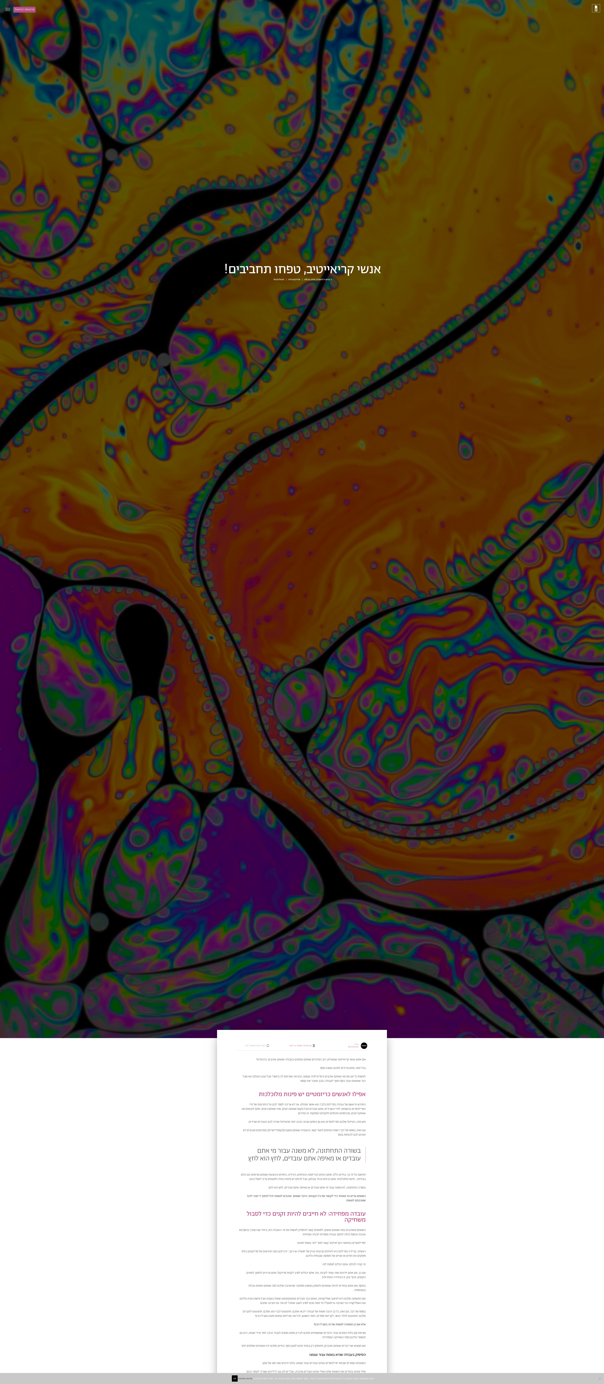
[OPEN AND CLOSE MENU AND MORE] (7, 9)
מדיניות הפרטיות (245, 1378)
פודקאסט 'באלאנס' (24, 9)
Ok (234, 1378)
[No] (600, 1378)
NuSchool (279, 279)
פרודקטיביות (294, 279)
